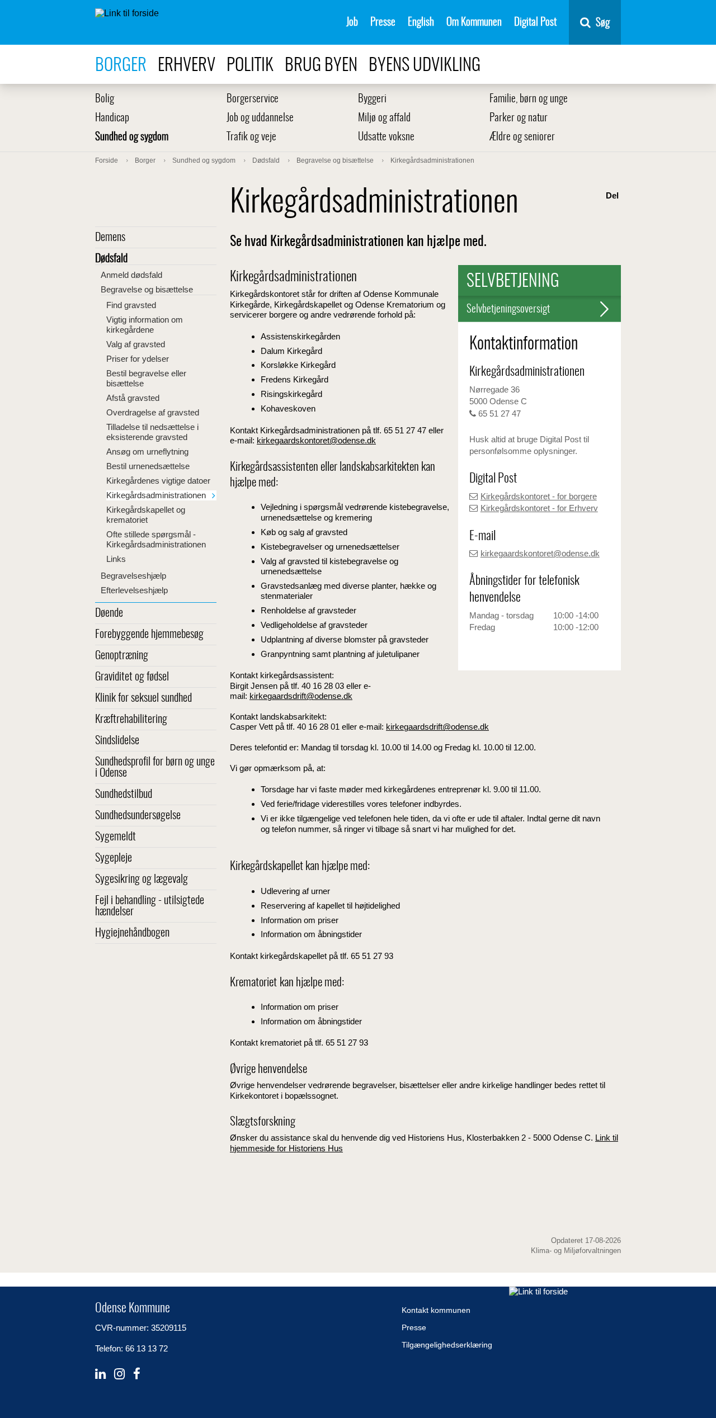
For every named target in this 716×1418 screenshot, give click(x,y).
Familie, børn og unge (528, 99)
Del (612, 195)
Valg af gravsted (135, 344)
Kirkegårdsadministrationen (156, 495)
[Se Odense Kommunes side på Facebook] (136, 1374)
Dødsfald (111, 258)
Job (352, 22)
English (421, 22)
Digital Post (535, 22)
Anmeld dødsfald (131, 275)
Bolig (104, 99)
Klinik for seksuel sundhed (143, 698)
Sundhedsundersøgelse (138, 815)
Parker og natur (518, 118)
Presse (382, 22)
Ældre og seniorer (522, 137)
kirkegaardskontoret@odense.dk (540, 553)
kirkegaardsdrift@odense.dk (300, 696)
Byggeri (372, 99)
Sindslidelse (117, 740)
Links (116, 559)
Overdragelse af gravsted (152, 412)
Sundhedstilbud (123, 794)
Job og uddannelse (260, 118)
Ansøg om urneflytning (147, 451)
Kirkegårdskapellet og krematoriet (145, 514)
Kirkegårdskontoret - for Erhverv (539, 508)
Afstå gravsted (132, 398)
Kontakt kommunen (436, 1310)
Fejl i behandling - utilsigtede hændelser (149, 906)
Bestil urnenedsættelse (148, 466)
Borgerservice (253, 99)
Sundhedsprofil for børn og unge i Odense (155, 768)
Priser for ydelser (137, 358)
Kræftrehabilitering (131, 719)
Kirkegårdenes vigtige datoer (158, 480)
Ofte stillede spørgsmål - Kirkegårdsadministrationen (156, 539)
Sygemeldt (115, 837)
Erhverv (186, 65)
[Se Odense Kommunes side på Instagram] (119, 1374)
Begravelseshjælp (133, 575)
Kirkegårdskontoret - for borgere (539, 496)
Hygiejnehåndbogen (132, 933)
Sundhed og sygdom (131, 137)
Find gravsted (131, 305)
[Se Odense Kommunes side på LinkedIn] (100, 1374)
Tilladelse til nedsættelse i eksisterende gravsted (152, 432)
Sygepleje (113, 858)
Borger (121, 65)
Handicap (112, 118)
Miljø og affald (384, 118)
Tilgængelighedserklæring (447, 1344)
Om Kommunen (474, 22)
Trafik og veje (251, 137)
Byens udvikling (425, 65)
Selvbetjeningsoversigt (508, 309)
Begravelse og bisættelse (147, 289)
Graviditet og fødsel (132, 677)
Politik (250, 65)
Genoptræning (121, 655)
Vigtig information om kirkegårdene (144, 324)
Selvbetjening (513, 281)
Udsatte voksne (386, 137)
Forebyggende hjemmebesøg (149, 634)
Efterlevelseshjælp (134, 590)
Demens (110, 237)
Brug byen (321, 65)
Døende (109, 613)
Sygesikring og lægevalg (141, 879)
